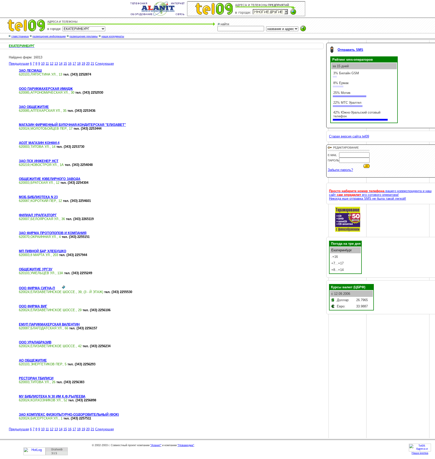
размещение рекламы (83, 36)
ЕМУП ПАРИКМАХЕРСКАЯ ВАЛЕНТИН (49, 324)
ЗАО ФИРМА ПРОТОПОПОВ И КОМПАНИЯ (52, 233)
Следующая (104, 63)
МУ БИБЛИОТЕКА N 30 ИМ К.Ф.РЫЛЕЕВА (52, 396)
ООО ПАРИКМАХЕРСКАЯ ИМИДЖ (46, 89)
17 (74, 63)
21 (92, 63)
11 (47, 63)
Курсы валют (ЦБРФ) (348, 287)
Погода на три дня (346, 243)
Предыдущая (19, 63)
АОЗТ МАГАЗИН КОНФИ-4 (39, 143)
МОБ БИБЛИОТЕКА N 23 (38, 197)
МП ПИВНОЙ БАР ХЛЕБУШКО (42, 251)
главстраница (20, 36)
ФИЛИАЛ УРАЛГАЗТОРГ (38, 215)
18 (79, 63)
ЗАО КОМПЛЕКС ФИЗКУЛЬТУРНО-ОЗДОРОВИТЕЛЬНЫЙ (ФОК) (69, 414)
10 (43, 63)
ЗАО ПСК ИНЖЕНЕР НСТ (38, 161)
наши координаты (112, 36)
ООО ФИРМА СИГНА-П (37, 288)
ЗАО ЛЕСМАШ (30, 71)
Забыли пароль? (340, 170)
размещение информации (49, 36)
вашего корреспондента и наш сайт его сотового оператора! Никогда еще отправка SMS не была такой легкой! (380, 194)
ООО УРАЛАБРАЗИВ (35, 342)
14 (60, 63)
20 (88, 63)
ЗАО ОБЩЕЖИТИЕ (34, 107)
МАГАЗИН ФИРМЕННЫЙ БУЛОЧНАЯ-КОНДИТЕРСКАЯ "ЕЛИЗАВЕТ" (72, 125)
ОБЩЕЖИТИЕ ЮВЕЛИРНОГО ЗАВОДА (49, 179)
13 (56, 63)
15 (65, 63)
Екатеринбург (341, 250)
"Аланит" (155, 445)
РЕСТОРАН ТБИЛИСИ (36, 378)
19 (83, 63)
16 (69, 63)
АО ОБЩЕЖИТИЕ (33, 360)
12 (51, 63)
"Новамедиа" (185, 445)
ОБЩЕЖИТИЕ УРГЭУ (35, 269)
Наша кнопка (420, 452)
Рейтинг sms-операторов (352, 59)
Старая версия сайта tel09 (349, 136)
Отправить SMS (350, 50)
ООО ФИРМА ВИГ (33, 306)
